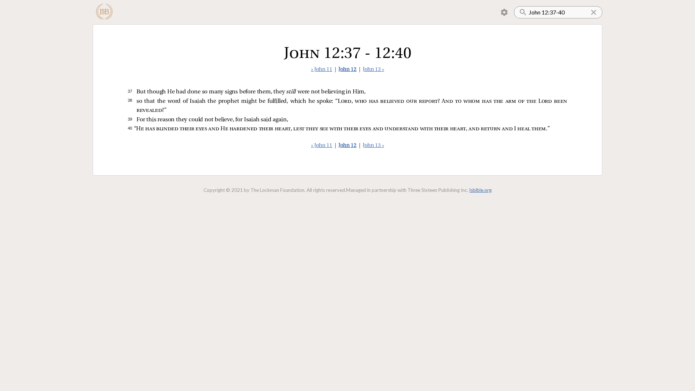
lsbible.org (480, 190)
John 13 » (373, 69)
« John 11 (321, 69)
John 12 (347, 69)
